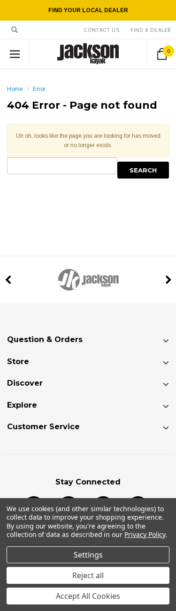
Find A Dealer (150, 30)
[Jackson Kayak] (88, 279)
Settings (88, 555)
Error (39, 89)
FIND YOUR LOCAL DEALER (88, 10)
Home (15, 89)
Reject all (88, 575)
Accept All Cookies (88, 596)
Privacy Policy (144, 534)
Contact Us (102, 30)
